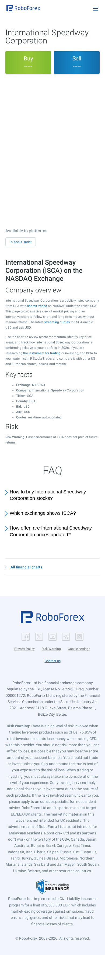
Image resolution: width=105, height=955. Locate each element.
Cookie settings (79, 649)
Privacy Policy (24, 649)
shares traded (37, 306)
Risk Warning (51, 649)
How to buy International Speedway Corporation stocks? (48, 495)
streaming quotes (57, 322)
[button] (23, 8)
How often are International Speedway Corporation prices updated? (51, 531)
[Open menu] (96, 8)
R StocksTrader (21, 242)
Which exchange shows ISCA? (43, 513)
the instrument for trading (42, 353)
